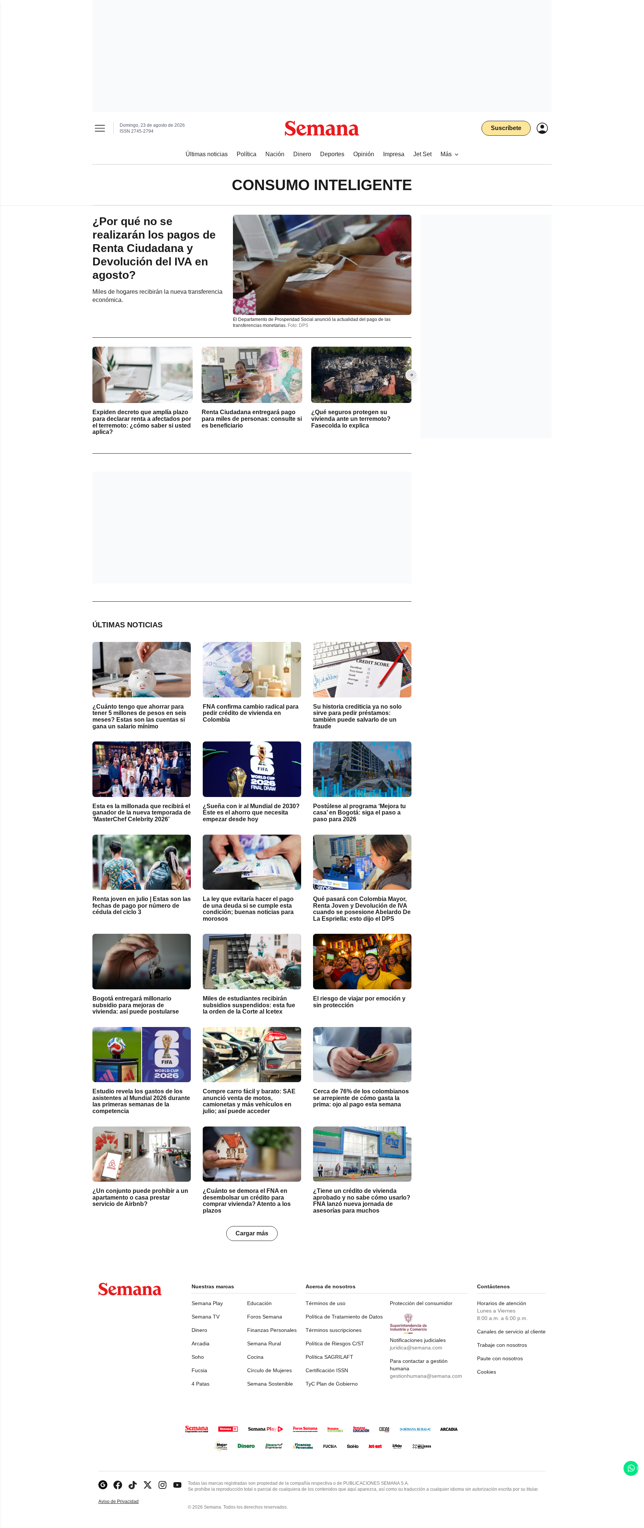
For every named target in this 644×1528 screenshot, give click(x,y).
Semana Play (207, 1303)
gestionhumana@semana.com (426, 1376)
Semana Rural (264, 1343)
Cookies (486, 1372)
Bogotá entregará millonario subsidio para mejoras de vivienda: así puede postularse (135, 1005)
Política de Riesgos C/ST (335, 1343)
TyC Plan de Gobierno (332, 1384)
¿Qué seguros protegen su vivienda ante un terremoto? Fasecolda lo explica (351, 419)
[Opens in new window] (117, 1485)
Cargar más (252, 1233)
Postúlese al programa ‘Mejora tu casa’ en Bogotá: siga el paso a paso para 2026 (359, 812)
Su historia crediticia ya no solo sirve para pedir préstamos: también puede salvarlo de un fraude (357, 716)
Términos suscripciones (334, 1330)
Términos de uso (325, 1303)
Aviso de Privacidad (126, 1502)
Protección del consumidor (421, 1303)
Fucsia (199, 1370)
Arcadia (200, 1343)
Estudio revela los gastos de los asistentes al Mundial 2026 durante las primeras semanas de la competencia (141, 1101)
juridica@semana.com (416, 1348)
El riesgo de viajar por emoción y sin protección (359, 1001)
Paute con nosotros (500, 1358)
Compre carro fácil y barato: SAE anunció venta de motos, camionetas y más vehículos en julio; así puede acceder (249, 1101)
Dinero (199, 1330)
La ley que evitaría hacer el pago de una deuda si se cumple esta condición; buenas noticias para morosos (248, 909)
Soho (198, 1357)
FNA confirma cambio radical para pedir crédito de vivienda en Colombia (251, 713)
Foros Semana (264, 1317)
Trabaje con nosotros (502, 1345)
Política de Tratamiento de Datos (344, 1317)
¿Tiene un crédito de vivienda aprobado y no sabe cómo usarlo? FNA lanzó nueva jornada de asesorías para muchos (361, 1201)
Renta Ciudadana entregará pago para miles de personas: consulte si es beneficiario (252, 419)
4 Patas (200, 1384)
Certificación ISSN (327, 1370)
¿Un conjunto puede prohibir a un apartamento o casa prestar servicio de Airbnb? (140, 1197)
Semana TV (206, 1317)
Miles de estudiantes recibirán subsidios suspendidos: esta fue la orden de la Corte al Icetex (249, 1005)
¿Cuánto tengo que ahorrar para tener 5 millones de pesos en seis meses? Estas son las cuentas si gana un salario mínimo (139, 716)
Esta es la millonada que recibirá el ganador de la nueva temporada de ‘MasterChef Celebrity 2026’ (141, 812)
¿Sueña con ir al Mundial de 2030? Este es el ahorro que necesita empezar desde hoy (251, 812)
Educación (259, 1303)
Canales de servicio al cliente (511, 1332)
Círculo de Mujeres (269, 1370)
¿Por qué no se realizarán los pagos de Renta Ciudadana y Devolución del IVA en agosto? (154, 248)
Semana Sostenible (270, 1384)
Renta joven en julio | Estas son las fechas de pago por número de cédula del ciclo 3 (141, 905)
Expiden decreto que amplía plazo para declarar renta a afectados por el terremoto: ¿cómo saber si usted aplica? (141, 422)
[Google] (102, 1485)
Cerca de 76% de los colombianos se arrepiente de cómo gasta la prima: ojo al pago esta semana (361, 1098)
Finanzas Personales (272, 1330)
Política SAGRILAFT (329, 1357)
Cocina (255, 1357)
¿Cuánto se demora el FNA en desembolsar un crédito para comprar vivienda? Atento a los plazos (247, 1201)
